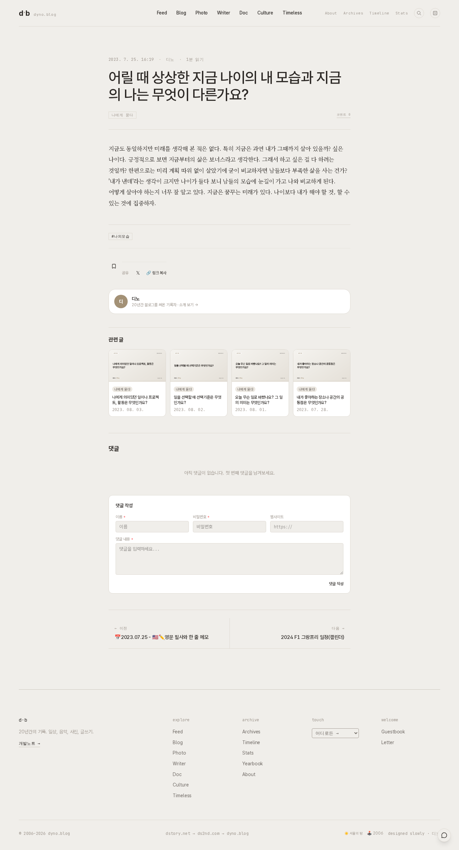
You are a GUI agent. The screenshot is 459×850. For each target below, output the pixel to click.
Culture (265, 12)
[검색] (419, 13)
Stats (401, 13)
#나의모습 (120, 236)
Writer (223, 12)
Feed (162, 12)
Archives (353, 13)
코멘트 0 (343, 114)
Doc (244, 12)
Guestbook (393, 731)
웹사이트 (277, 517)
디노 (170, 59)
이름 (120, 517)
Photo (202, 12)
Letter (387, 742)
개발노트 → (29, 743)
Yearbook (252, 763)
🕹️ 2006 (375, 833)
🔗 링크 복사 (156, 273)
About (331, 13)
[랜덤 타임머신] (435, 13)
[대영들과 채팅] (444, 835)
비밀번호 (201, 517)
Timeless (292, 12)
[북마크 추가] (114, 266)
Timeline (379, 13)
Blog (181, 12)
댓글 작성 (336, 583)
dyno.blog (45, 14)
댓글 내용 (124, 539)
